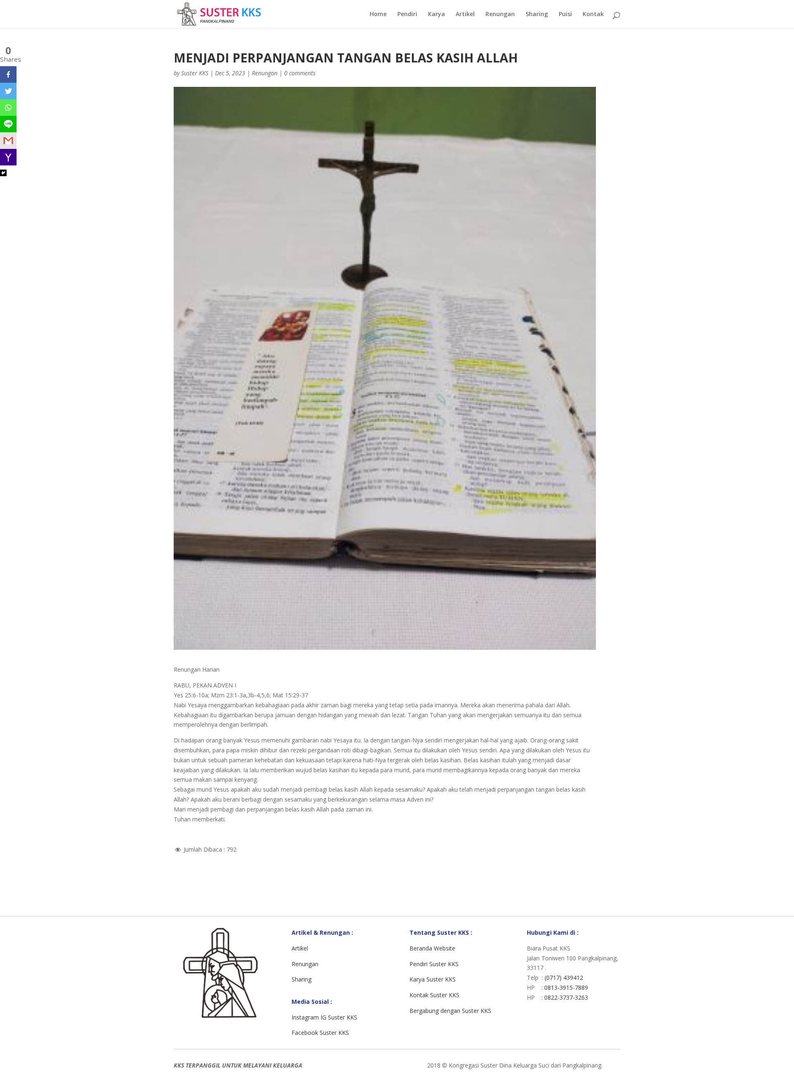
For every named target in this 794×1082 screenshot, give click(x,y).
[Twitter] (8, 91)
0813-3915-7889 (566, 987)
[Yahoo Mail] (8, 157)
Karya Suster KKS (432, 979)
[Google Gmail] (8, 140)
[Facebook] (8, 74)
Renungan (500, 14)
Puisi (565, 14)
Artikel (465, 14)
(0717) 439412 (564, 977)
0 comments (300, 73)
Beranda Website (432, 948)
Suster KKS (194, 73)
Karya (436, 14)
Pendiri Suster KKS (434, 964)
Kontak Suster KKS (434, 995)
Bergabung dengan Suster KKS (450, 1011)
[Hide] (3, 173)
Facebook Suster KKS (320, 1033)
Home (378, 14)
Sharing (537, 14)
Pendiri (407, 14)
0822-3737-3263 (566, 997)
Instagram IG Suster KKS (324, 1017)
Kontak (593, 14)
